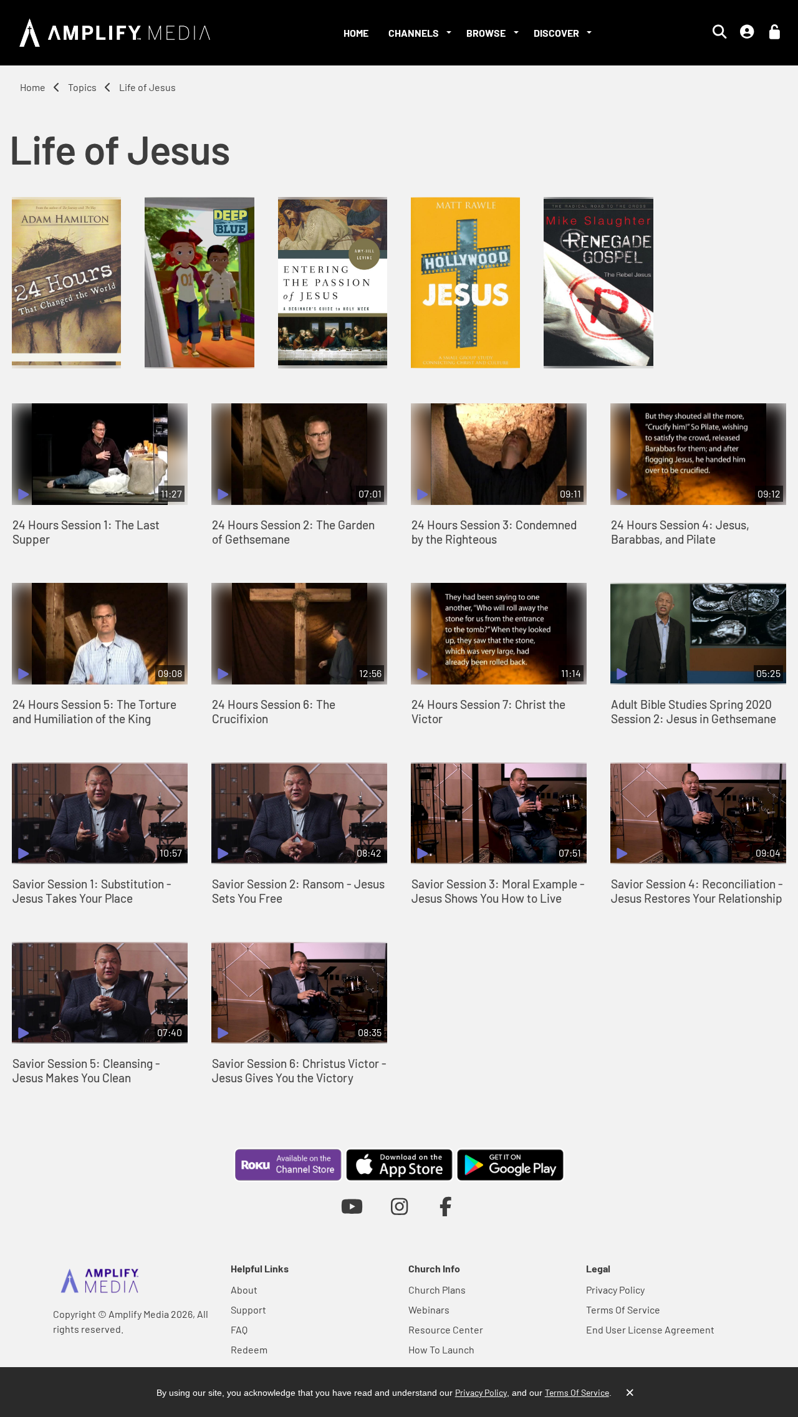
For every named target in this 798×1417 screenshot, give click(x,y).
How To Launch (441, 1349)
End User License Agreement (650, 1329)
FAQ (239, 1329)
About (244, 1289)
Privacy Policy (615, 1289)
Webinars (428, 1309)
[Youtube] (352, 1206)
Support (248, 1309)
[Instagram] (399, 1206)
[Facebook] (446, 1206)
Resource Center (445, 1329)
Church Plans (437, 1289)
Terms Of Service (623, 1309)
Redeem (249, 1349)
